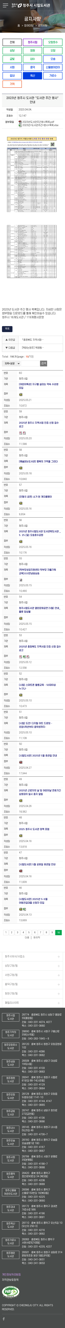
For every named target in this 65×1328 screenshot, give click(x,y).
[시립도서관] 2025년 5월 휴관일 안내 (38, 755)
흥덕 (32, 67)
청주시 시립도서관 (38, 5)
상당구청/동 (11, 965)
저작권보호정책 (10, 1279)
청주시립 (32, 42)
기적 (12, 84)
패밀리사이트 (12, 1002)
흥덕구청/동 (11, 984)
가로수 (52, 75)
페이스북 (4, 1319)
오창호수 (53, 42)
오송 (53, 59)
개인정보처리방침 (11, 1274)
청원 (32, 50)
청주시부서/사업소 (15, 956)
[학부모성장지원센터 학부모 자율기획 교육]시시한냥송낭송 (37, 571)
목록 (7, 328)
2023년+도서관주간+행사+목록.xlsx (40, 125)
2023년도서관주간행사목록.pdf (38, 122)
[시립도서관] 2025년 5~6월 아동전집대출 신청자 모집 (33, 901)
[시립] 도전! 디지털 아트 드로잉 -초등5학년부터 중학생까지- (35, 725)
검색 (43, 363)
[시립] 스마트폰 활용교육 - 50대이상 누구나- (37, 686)
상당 (12, 50)
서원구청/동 (11, 975)
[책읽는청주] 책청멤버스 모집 (34, 347)
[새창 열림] (11, 1297)
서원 (12, 67)
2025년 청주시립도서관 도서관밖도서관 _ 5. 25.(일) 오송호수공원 (40, 533)
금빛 (12, 59)
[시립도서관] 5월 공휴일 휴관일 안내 (37, 864)
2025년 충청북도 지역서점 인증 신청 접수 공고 (40, 648)
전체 (12, 42)
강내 (12, 75)
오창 (53, 50)
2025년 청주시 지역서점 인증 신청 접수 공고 (39, 424)
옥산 (32, 75)
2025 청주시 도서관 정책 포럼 (34, 829)
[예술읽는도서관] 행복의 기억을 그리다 (38, 461)
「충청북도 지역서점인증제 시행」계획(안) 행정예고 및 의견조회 (34, 339)
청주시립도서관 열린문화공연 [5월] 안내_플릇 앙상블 (39, 610)
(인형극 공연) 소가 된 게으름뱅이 (35, 496)
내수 (32, 59)
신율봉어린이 (53, 67)
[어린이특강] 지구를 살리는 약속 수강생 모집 (38, 386)
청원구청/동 (11, 993)
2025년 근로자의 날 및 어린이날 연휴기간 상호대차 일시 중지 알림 (40, 792)
